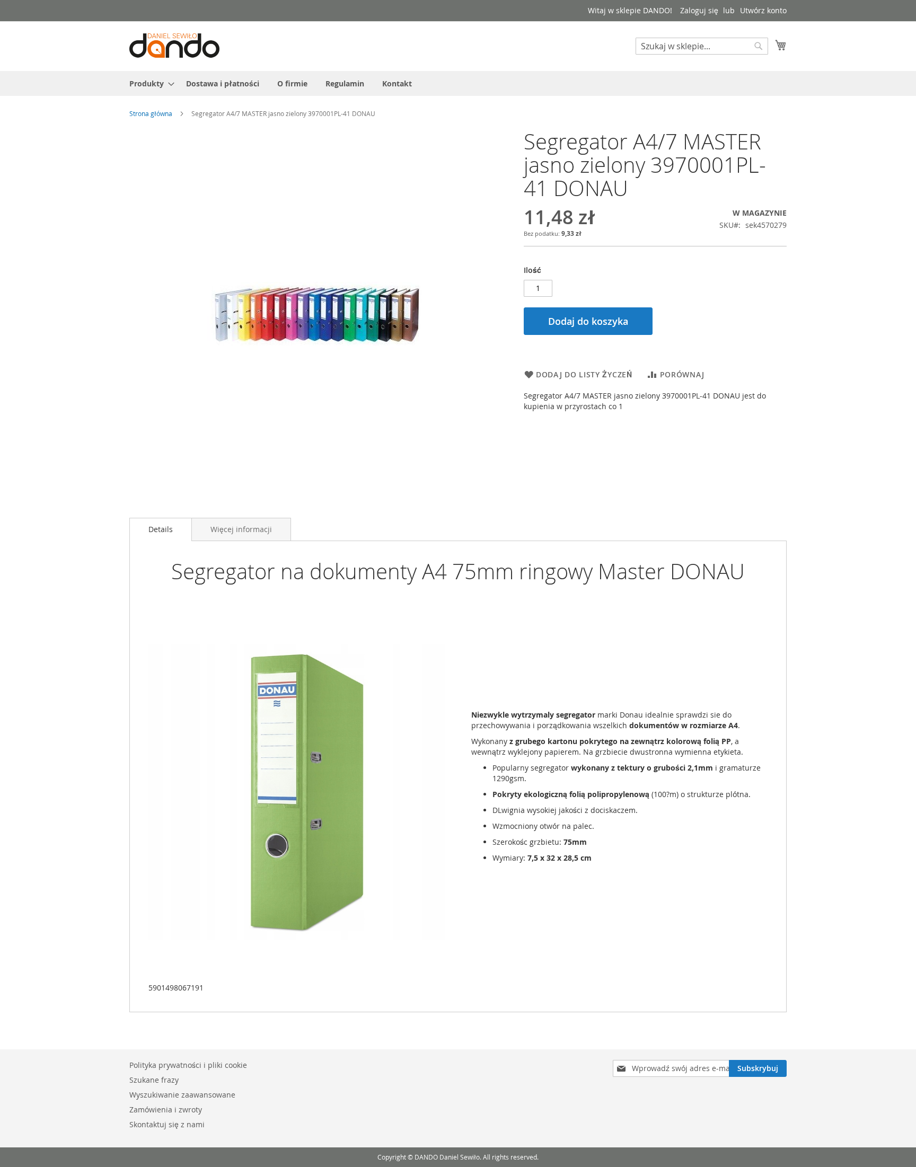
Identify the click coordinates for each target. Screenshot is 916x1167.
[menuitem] (148, 83)
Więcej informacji (241, 529)
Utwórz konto (763, 10)
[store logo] (174, 45)
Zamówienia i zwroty (165, 1109)
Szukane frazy (154, 1080)
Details (160, 529)
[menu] (458, 83)
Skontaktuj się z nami (167, 1124)
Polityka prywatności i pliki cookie (188, 1065)
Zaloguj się (699, 10)
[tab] (160, 529)
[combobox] (702, 46)
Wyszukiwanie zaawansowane (182, 1095)
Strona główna (150, 113)
